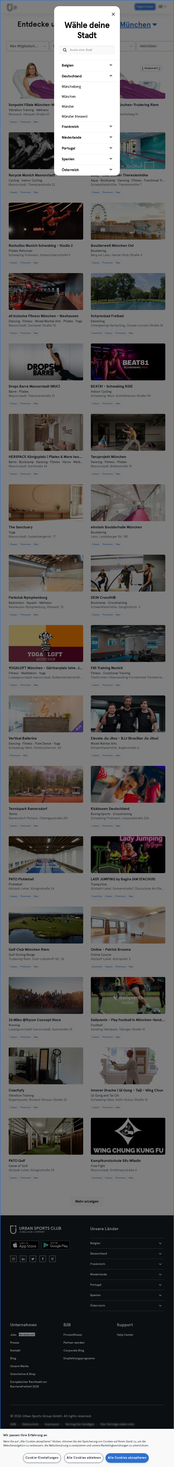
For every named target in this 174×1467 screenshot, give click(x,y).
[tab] (87, 65)
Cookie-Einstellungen (41, 1457)
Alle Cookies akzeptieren (127, 1457)
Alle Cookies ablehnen (84, 1457)
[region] (87, 1448)
